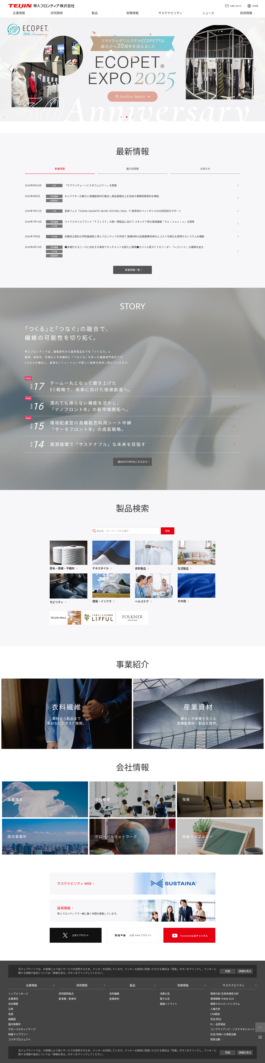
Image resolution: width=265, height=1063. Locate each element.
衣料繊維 (114, 993)
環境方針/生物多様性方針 (224, 993)
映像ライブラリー (18, 1034)
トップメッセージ (18, 993)
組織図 (12, 1019)
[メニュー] (260, 1037)
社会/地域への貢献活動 (223, 1034)
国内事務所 (14, 1024)
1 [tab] (121, 117)
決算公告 (165, 993)
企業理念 (13, 998)
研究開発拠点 (66, 993)
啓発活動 (215, 1039)
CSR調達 (215, 1014)
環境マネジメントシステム (225, 1003)
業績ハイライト (168, 1003)
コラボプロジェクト (19, 1039)
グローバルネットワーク (22, 1029)
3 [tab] (132, 117)
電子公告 (165, 998)
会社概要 (13, 1003)
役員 (10, 1014)
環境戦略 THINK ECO (222, 998)
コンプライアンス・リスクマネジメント (232, 1029)
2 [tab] (127, 117)
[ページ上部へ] (260, 1027)
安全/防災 (215, 1019)
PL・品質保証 (218, 1024)
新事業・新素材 (67, 998)
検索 (167, 530)
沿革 (10, 1009)
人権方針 (215, 1009)
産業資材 (114, 998)
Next (254, 69)
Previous (10, 69)
